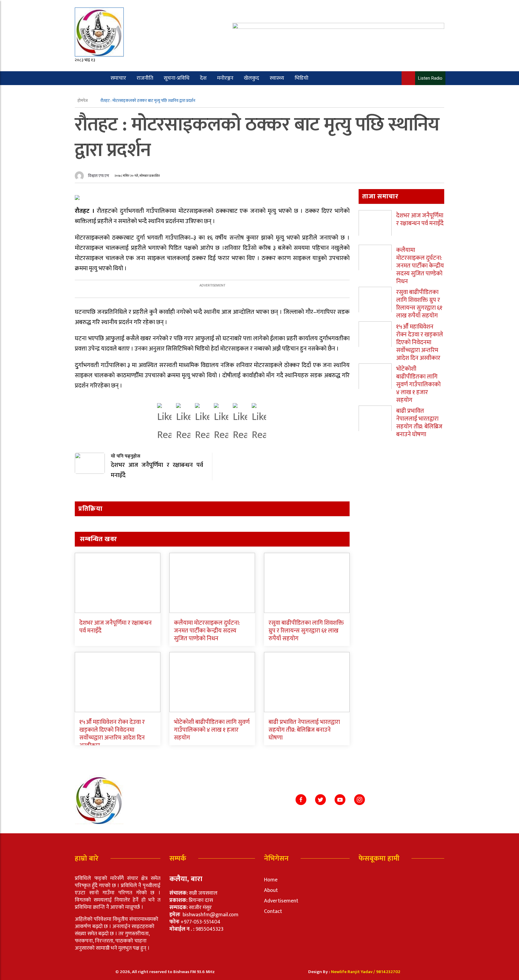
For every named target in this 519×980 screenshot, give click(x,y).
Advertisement (281, 900)
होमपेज (83, 100)
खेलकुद (251, 78)
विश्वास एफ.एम (98, 175)
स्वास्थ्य (277, 78)
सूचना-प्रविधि (177, 78)
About (271, 890)
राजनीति (145, 78)
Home (271, 879)
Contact (273, 911)
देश (203, 78)
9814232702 (388, 971)
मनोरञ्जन (225, 78)
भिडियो (301, 78)
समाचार (118, 78)
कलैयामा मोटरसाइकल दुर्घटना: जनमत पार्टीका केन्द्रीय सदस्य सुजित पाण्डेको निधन (207, 631)
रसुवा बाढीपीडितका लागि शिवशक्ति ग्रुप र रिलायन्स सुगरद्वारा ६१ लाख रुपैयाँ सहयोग (306, 631)
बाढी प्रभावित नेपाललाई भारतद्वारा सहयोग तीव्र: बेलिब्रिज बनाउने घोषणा (304, 730)
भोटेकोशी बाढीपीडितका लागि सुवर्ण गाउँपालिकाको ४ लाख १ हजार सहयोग (212, 730)
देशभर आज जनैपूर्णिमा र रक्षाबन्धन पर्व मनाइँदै (115, 627)
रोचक (98, 91)
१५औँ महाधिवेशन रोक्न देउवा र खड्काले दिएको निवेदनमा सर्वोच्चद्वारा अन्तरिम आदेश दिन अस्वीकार (112, 734)
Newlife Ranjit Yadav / (353, 971)
